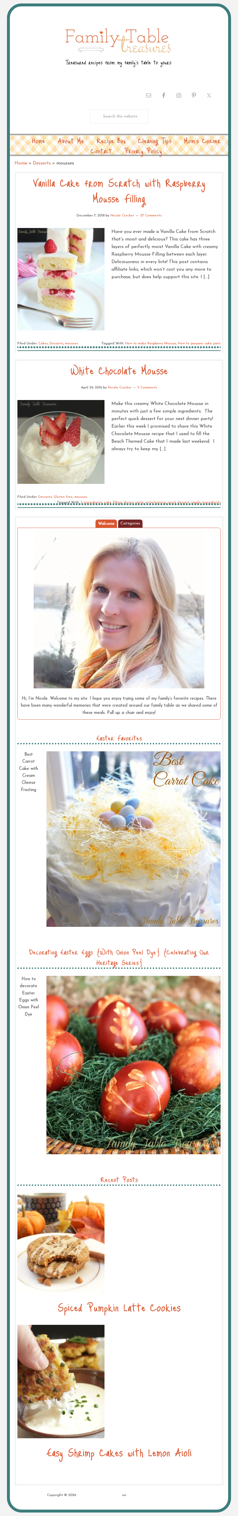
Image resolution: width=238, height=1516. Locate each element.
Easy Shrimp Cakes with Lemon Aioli (119, 1452)
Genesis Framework (142, 1495)
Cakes (43, 343)
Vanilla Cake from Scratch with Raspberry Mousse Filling (119, 190)
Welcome (106, 524)
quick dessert (178, 502)
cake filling (113, 502)
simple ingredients (206, 502)
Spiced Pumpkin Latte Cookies (119, 1307)
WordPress (169, 1495)
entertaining (155, 502)
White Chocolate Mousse (119, 370)
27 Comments (151, 215)
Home (21, 163)
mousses (71, 343)
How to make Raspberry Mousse (150, 343)
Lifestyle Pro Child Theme (100, 1495)
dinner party (134, 502)
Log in (186, 1495)
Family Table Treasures (118, 47)
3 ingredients (91, 502)
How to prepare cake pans (199, 343)
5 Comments (147, 387)
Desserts (42, 163)
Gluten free (63, 497)
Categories (130, 523)
